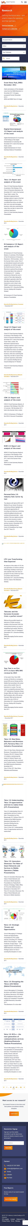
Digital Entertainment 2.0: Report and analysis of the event (13, 131)
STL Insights (5, 1219)
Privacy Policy (6, 1221)
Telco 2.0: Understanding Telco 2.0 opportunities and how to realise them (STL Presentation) (13, 803)
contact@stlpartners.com (14, 1168)
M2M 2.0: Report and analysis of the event (12, 447)
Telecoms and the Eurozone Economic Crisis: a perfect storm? (13, 613)
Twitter (8, 1171)
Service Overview (7, 25)
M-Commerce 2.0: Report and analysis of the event (13, 246)
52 (21, 1087)
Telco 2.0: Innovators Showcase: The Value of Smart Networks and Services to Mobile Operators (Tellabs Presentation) (13, 867)
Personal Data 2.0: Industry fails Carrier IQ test (13, 496)
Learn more (14, 1113)
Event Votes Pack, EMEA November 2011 (13, 84)
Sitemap (17, 1221)
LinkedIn (9, 1174)
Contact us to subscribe (10, 29)
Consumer (20, 304)
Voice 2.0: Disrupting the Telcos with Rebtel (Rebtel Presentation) (13, 983)
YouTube (9, 1177)
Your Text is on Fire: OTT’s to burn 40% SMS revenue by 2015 (13, 670)
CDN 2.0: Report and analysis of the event (12, 398)
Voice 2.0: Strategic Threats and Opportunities (11, 927)
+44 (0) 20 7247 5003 (13, 1165)
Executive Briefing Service (10, 106)
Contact (12, 1219)
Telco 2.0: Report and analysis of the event (12, 181)
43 (16, 1087)
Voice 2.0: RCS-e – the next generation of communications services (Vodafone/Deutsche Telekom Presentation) (14, 1039)
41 (11, 1087)
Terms (12, 1221)
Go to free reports (10, 1199)
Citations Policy (20, 1219)
